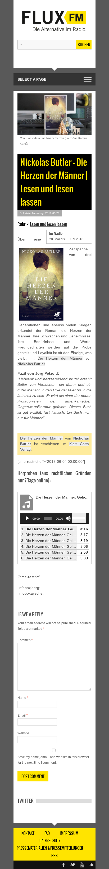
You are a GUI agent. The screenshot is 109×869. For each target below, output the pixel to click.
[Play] (27, 518)
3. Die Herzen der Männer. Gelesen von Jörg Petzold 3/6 (49, 540)
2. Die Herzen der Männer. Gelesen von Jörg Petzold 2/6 (49, 535)
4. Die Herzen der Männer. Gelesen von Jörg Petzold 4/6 (49, 546)
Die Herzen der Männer (60, 358)
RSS (54, 855)
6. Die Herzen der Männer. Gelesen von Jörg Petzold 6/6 (49, 558)
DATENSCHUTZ (50, 841)
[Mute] (68, 518)
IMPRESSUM (69, 833)
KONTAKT (27, 833)
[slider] (79, 518)
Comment (25, 640)
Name (22, 698)
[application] (54, 518)
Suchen (84, 45)
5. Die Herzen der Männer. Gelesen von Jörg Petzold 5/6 (49, 552)
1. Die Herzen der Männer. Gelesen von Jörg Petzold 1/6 (49, 529)
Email (22, 715)
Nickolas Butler (31, 364)
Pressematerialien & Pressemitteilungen (50, 848)
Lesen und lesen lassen (48, 224)
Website (23, 733)
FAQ (47, 833)
